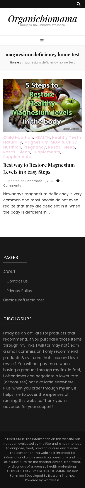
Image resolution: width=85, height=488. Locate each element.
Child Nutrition (18, 137)
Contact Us (17, 281)
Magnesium (36, 142)
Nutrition (12, 147)
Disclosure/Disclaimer (23, 300)
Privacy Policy (19, 290)
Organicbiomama (42, 18)
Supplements (46, 152)
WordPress (52, 480)
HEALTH (42, 137)
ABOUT (9, 271)
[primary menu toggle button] (42, 41)
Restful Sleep (61, 147)
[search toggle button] (78, 4)
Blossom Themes (61, 475)
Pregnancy (35, 147)
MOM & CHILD (64, 142)
